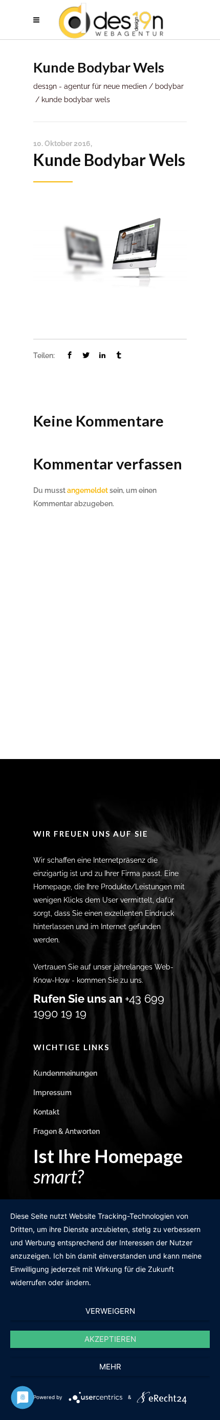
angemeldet (87, 490)
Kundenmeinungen (65, 1073)
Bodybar (169, 86)
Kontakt (46, 1112)
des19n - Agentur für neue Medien (90, 86)
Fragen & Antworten (66, 1131)
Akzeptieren (110, 1339)
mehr (110, 1366)
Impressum (52, 1092)
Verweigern (110, 1311)
